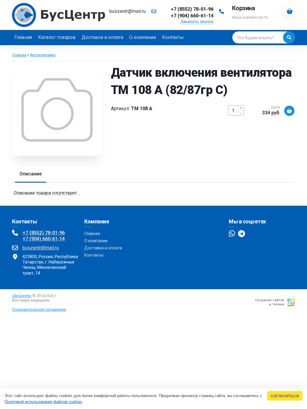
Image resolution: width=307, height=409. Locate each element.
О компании (96, 240)
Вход (55, 300)
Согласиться (285, 396)
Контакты (93, 255)
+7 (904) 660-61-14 (43, 239)
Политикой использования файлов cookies (43, 401)
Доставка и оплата (103, 248)
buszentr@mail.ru (127, 11)
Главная (92, 233)
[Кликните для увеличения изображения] (57, 110)
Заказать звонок (196, 21)
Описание (30, 174)
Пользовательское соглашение (39, 309)
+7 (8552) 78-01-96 (43, 233)
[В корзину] (289, 110)
